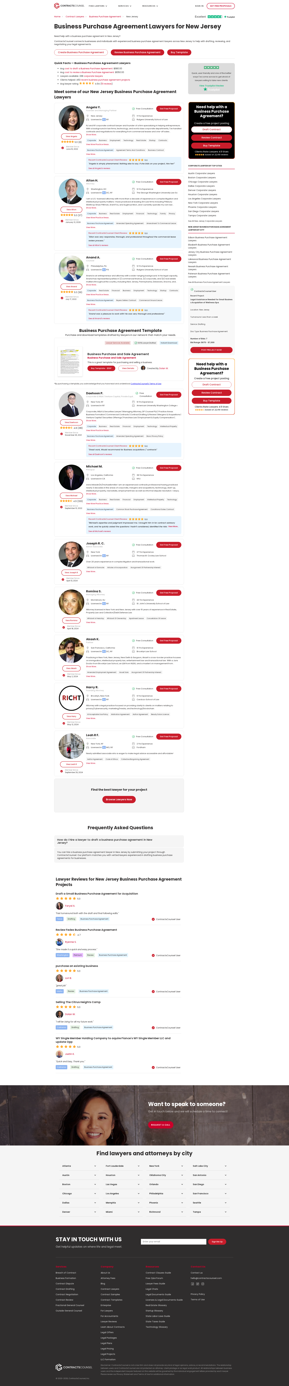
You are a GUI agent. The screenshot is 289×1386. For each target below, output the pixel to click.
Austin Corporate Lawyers (201, 173)
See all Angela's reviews (99, 168)
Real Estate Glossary (156, 1305)
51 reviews (106, 83)
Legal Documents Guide (158, 1294)
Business (103, 140)
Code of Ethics (112, 759)
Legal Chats (152, 1289)
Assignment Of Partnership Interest (145, 567)
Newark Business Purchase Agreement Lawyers (208, 268)
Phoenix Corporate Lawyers (202, 207)
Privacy (172, 213)
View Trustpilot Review (211, 85)
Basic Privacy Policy (155, 436)
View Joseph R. (71, 572)
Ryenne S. (70, 942)
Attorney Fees (108, 1278)
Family (163, 213)
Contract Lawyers (75, 16)
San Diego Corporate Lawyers (203, 211)
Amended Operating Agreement (129, 223)
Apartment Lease (136, 618)
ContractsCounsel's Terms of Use (146, 383)
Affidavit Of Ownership (116, 618)
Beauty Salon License (160, 714)
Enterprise (106, 1305)
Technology (128, 140)
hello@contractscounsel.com (206, 1278)
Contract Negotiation (67, 1294)
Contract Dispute (65, 1283)
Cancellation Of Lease (156, 618)
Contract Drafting (65, 1289)
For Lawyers (107, 1310)
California (61, 1027)
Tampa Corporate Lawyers (202, 215)
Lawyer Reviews (109, 1321)
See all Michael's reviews (100, 531)
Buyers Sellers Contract (126, 300)
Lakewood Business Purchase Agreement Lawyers (209, 261)
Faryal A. (70, 905)
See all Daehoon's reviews (100, 454)
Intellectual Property (168, 426)
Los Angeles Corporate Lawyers (204, 198)
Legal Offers (107, 1332)
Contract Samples (110, 1294)
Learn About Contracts (113, 1326)
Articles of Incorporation (117, 567)
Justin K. (70, 1054)
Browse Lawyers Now (119, 799)
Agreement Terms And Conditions (130, 150)
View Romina (71, 620)
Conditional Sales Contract (162, 509)
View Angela (71, 136)
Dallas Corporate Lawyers (201, 186)
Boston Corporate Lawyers (202, 177)
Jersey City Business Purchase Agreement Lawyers (210, 253)
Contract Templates (111, 1299)
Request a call (160, 1124)
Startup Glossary (154, 1310)
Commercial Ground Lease (150, 300)
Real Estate (141, 140)
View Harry (71, 716)
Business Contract (156, 150)
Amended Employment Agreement (101, 672)
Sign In (199, 6)
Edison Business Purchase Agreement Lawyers (207, 239)
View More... (91, 154)
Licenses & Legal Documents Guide (164, 1299)
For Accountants (109, 1316)
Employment (115, 140)
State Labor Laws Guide (158, 1316)
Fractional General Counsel (70, 1305)
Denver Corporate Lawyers (202, 190)
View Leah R (71, 764)
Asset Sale (123, 672)
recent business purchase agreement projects (105, 79)
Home (57, 16)
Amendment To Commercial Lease (161, 223)
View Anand (71, 286)
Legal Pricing (107, 1348)
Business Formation (66, 1278)
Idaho (59, 991)
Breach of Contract (66, 1272)
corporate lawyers (93, 76)
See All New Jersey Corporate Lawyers (205, 221)
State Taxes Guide (155, 1321)
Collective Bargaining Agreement (135, 759)
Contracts (162, 140)
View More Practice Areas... (98, 144)
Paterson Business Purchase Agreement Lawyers (209, 275)
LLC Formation (108, 1359)
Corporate (91, 140)
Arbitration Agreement (120, 714)
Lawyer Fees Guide (155, 1283)
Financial (140, 213)
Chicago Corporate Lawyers (202, 181)
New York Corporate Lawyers (203, 202)
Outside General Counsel (69, 1310)
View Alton (71, 209)
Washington (62, 955)
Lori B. (68, 978)
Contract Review (64, 1299)
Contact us (197, 1272)
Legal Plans (106, 1343)
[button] (79, 1165)
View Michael (71, 495)
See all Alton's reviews (98, 245)
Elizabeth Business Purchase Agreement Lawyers (209, 246)
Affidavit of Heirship (95, 618)
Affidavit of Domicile (95, 567)
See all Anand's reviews (99, 318)
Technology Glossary (157, 1326)
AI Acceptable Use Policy (97, 714)
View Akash (71, 668)
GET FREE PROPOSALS (221, 6)
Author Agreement (140, 714)
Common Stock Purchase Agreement (132, 509)
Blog (103, 1283)
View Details (128, 368)
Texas (59, 919)
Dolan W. (163, 368)
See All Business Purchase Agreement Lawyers (209, 282)
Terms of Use (198, 1299)
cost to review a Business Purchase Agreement (89, 72)
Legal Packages (109, 1337)
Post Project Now (211, 349)
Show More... (91, 134)
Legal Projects (108, 1354)
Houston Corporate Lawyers (202, 194)
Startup (152, 140)
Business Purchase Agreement (105, 16)
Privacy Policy (198, 1294)
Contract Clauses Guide (158, 1272)
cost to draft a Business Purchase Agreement (89, 68)
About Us (105, 1272)
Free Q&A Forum (154, 1278)
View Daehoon (71, 422)
